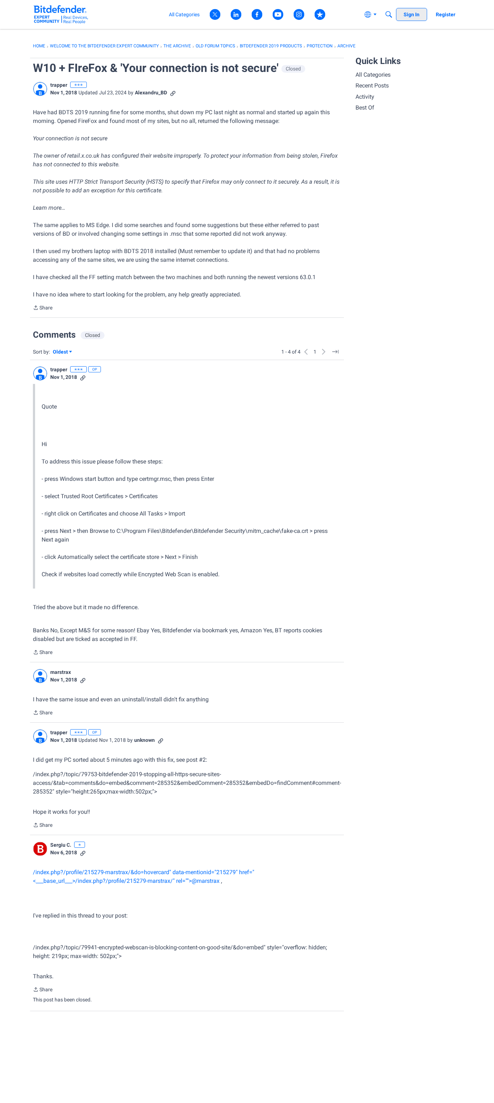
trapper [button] (58, 85)
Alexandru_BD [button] (151, 92)
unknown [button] (144, 740)
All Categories (373, 74)
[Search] (388, 14)
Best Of (364, 107)
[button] (40, 89)
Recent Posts (372, 85)
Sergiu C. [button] (60, 845)
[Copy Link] (173, 93)
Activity (364, 96)
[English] (61, 14)
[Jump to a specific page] (335, 352)
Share (42, 308)
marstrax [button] (60, 672)
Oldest (61, 352)
